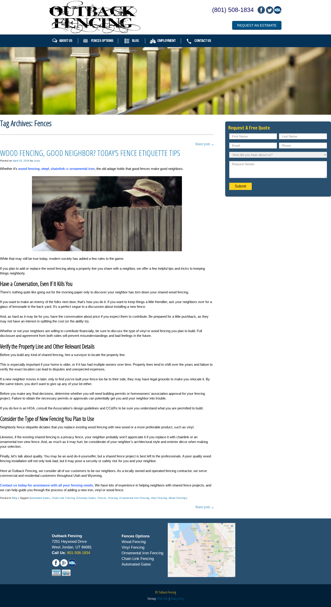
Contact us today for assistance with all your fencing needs (46, 485)
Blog (135, 40)
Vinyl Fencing (159, 498)
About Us (65, 40)
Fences (102, 498)
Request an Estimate (257, 25)
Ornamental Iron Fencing (134, 498)
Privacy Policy (177, 598)
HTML (160, 598)
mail (269, 10)
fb (261, 10)
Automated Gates (39, 498)
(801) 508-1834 (233, 10)
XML (165, 598)
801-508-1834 (78, 553)
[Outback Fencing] (95, 17)
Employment (166, 40)
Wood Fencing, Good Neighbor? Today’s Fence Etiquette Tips (90, 153)
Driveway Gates (86, 498)
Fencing (113, 498)
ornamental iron (82, 169)
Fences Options (102, 40)
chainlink (58, 169)
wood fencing (29, 169)
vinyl (45, 169)
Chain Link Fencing (63, 498)
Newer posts (204, 143)
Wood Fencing (177, 498)
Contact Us (202, 40)
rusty (37, 160)
